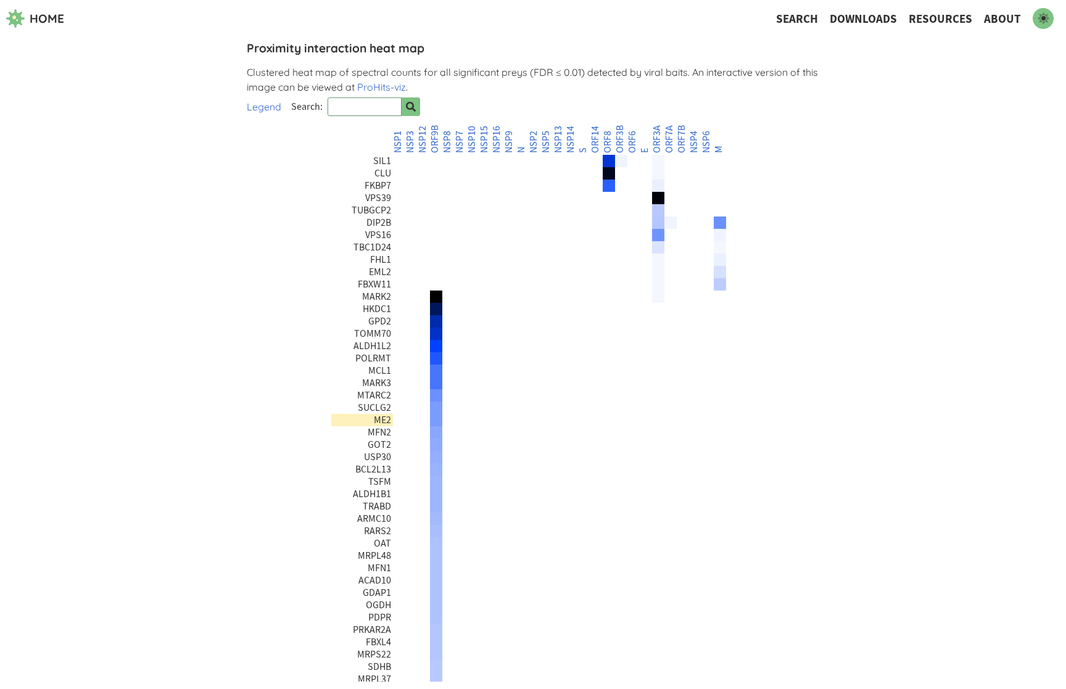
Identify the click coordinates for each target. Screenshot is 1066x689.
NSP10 (472, 139)
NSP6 (706, 142)
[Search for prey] (411, 106)
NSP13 (558, 139)
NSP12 (422, 139)
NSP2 (533, 142)
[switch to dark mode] (1043, 18)
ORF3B (620, 139)
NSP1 (398, 142)
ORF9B (435, 139)
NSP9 (509, 142)
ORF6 (632, 142)
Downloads (863, 19)
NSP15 (484, 139)
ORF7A (669, 139)
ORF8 (607, 142)
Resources (940, 19)
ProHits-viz (381, 87)
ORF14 (595, 139)
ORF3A (657, 139)
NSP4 (694, 142)
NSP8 (447, 142)
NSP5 (546, 142)
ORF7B (682, 139)
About (1002, 19)
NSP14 (570, 139)
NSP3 (410, 142)
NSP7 (459, 142)
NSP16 (496, 139)
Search (797, 19)
